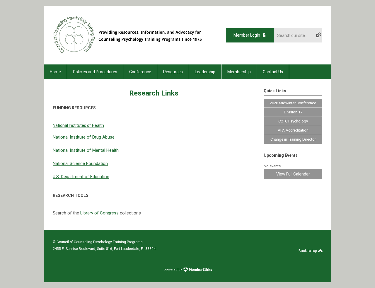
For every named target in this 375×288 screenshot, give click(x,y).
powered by (173, 269)
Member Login (246, 35)
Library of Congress (99, 213)
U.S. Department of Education (81, 176)
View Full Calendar (293, 174)
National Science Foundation (80, 163)
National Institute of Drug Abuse (84, 137)
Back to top (308, 251)
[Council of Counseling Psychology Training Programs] (133, 54)
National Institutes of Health (78, 125)
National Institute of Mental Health (86, 150)
